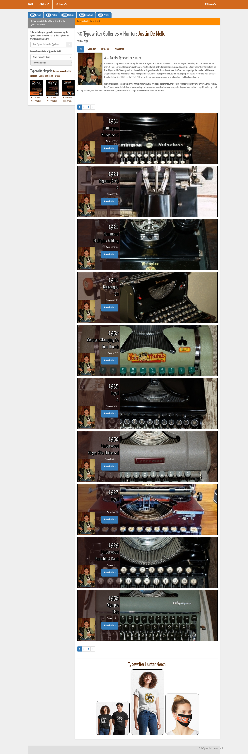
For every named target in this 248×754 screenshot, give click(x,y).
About (44, 4)
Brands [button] (36, 15)
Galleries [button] (68, 15)
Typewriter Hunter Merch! (147, 664)
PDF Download (35, 101)
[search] (51, 57)
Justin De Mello (95, 21)
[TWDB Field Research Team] (182, 714)
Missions (61, 4)
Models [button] (52, 15)
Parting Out (105, 49)
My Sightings (119, 49)
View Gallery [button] (110, 148)
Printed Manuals (60, 71)
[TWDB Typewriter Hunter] (113, 718)
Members (210, 4)
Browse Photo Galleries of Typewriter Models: (46, 51)
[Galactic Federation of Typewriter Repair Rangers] (147, 702)
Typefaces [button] (86, 15)
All (80, 49)
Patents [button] (104, 15)
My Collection (91, 49)
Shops (57, 76)
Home (79, 21)
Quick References (46, 76)
